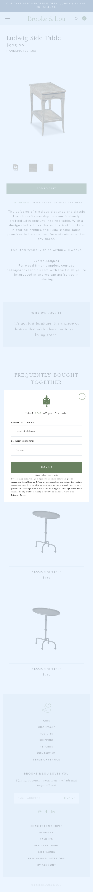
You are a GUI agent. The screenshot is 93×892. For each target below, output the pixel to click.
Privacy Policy (19, 495)
